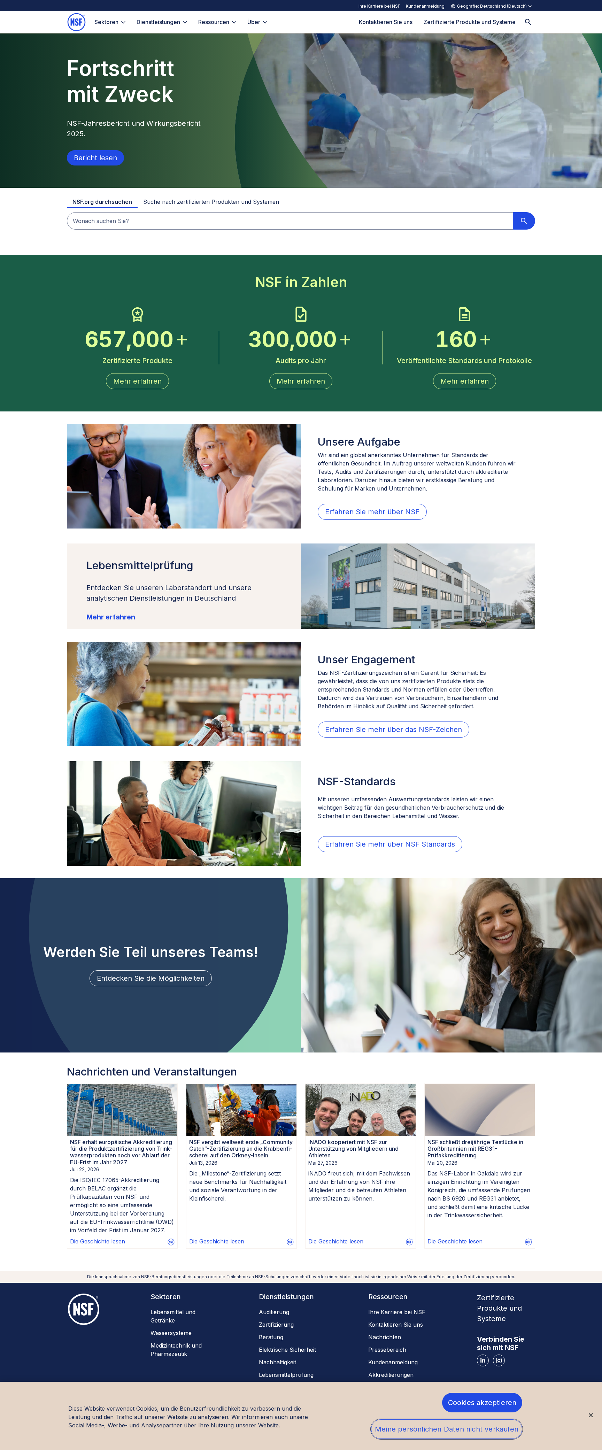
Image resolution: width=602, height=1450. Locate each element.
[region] (301, 1416)
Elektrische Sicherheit (287, 1349)
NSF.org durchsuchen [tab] (102, 201)
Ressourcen (213, 21)
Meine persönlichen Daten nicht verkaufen (446, 1429)
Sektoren (106, 21)
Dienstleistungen (158, 21)
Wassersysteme (171, 1332)
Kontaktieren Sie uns (395, 1324)
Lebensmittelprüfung (286, 1374)
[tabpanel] (301, 221)
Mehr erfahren (110, 617)
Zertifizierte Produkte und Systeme (499, 1308)
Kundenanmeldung (425, 6)
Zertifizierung (276, 1324)
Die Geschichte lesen (97, 1241)
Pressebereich (387, 1349)
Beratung (271, 1337)
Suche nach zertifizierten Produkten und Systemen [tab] (211, 201)
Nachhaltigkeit (277, 1362)
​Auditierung (274, 1312)
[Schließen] (591, 1415)
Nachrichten (384, 1337)
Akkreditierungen (391, 1374)
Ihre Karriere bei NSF (379, 6)
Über (253, 21)
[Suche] (528, 22)
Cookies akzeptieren (482, 1402)
